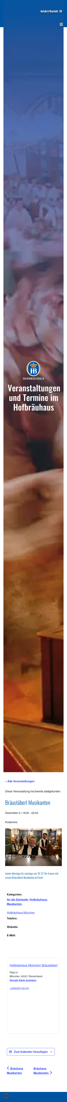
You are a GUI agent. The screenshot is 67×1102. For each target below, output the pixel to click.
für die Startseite (17, 899)
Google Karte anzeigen (23, 980)
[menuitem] (61, 11)
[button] (61, 24)
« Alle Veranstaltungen (20, 781)
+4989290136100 (19, 988)
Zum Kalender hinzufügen (30, 1052)
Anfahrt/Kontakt (49, 11)
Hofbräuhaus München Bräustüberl (34, 965)
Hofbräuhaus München (21, 912)
